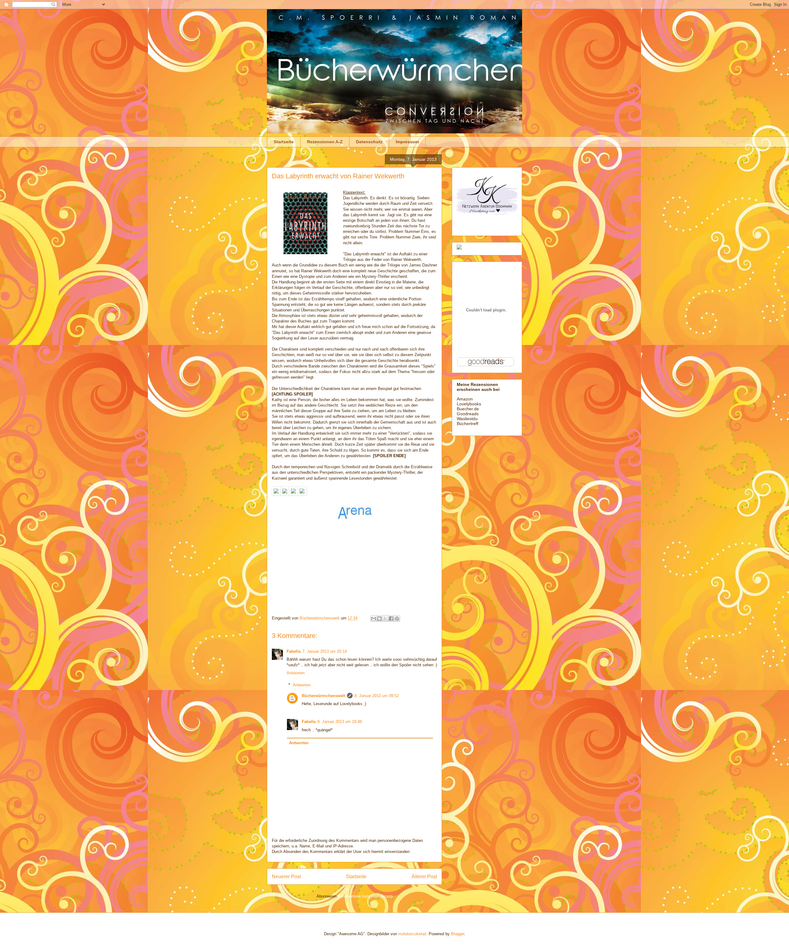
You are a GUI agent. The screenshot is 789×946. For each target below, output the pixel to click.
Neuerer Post (286, 876)
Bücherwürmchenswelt (323, 695)
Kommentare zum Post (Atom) (365, 896)
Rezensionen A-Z (325, 141)
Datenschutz (369, 141)
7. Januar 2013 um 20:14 (324, 651)
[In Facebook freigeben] (391, 618)
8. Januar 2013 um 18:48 (339, 721)
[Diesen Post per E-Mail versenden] (373, 618)
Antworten (296, 673)
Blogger (457, 934)
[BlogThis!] (379, 618)
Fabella (293, 651)
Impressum (407, 141)
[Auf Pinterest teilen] (397, 618)
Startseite (284, 141)
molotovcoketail (412, 934)
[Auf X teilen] (385, 618)
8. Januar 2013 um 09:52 (376, 695)
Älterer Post (424, 876)
